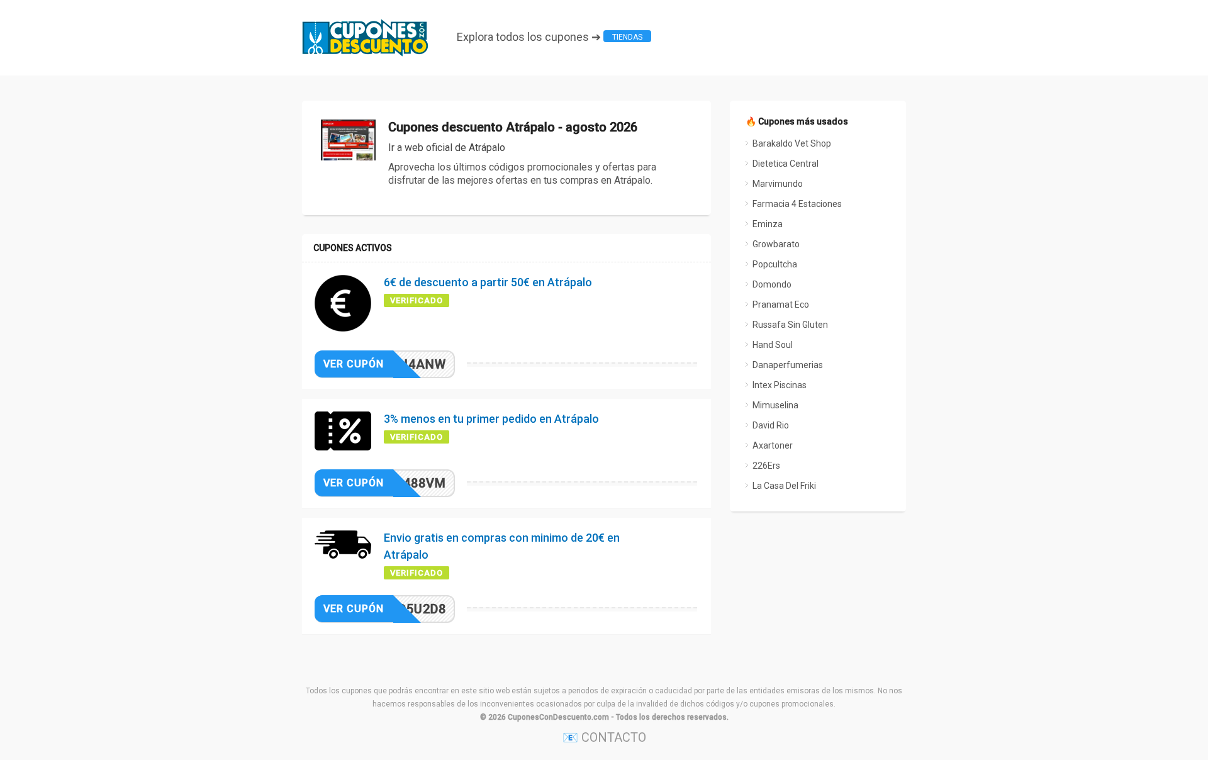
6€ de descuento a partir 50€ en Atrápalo (488, 282)
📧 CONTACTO (604, 737)
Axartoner (772, 445)
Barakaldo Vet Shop (791, 143)
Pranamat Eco (780, 304)
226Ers (766, 466)
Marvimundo (777, 184)
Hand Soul (772, 345)
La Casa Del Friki (784, 486)
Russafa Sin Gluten (790, 325)
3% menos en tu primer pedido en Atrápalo (491, 418)
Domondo (771, 284)
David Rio (770, 425)
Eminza (767, 224)
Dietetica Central (785, 164)
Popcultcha (774, 264)
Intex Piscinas (779, 385)
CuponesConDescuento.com (558, 717)
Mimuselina (775, 405)
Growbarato (776, 244)
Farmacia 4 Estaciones (797, 204)
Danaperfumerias (787, 365)
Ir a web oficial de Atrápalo (446, 148)
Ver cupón (353, 364)
